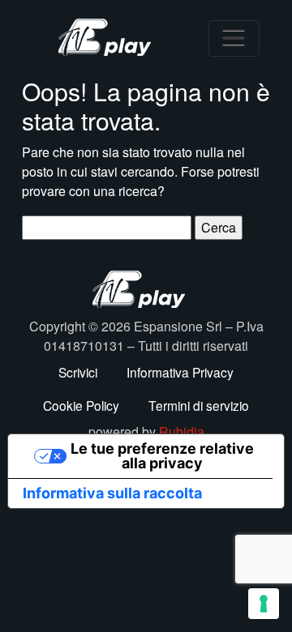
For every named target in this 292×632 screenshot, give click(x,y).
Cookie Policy (81, 405)
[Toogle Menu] (234, 38)
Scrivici (77, 372)
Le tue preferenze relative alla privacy (162, 456)
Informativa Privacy (180, 372)
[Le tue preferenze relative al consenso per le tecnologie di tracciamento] (263, 603)
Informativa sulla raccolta (112, 493)
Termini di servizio (198, 405)
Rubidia (181, 431)
